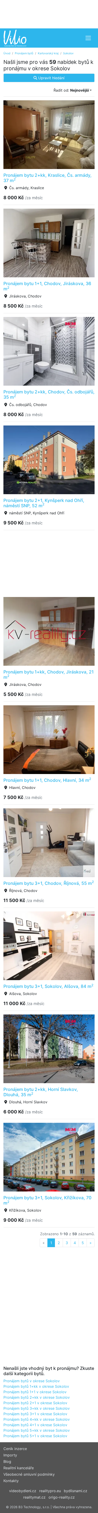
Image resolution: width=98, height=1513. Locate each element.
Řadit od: (71, 90)
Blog (7, 1461)
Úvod (6, 53)
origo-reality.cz (62, 1497)
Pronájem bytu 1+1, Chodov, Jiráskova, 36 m (47, 286)
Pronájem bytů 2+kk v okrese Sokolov (36, 1397)
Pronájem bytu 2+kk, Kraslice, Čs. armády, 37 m (47, 177)
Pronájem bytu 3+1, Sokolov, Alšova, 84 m (48, 986)
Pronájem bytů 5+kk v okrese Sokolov (36, 1430)
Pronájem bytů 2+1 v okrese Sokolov (35, 1403)
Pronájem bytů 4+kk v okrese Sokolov (36, 1419)
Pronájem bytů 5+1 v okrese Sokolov (35, 1436)
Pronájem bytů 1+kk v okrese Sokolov (36, 1386)
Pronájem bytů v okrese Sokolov (31, 1381)
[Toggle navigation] (88, 38)
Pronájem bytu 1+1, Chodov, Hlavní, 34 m (47, 780)
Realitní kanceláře (18, 1468)
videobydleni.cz (22, 1490)
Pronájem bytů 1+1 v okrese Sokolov (35, 1392)
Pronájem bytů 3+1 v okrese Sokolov (35, 1414)
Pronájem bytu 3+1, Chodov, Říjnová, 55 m (48, 883)
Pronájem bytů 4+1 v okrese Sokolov (35, 1425)
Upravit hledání (50, 78)
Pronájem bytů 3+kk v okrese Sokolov (36, 1408)
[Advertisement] (49, 13)
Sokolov (68, 53)
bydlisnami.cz (75, 1490)
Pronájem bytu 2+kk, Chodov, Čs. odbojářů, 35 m (49, 394)
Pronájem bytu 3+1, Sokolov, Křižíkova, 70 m (47, 1200)
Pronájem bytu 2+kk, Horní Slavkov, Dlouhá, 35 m (40, 1092)
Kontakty (11, 1480)
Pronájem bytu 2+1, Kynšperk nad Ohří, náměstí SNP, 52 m (43, 503)
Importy (10, 1455)
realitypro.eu (50, 1490)
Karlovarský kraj (48, 53)
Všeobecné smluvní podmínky (29, 1474)
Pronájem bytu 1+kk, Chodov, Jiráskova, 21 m (48, 674)
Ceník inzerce (15, 1448)
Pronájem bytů (24, 53)
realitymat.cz (34, 1497)
